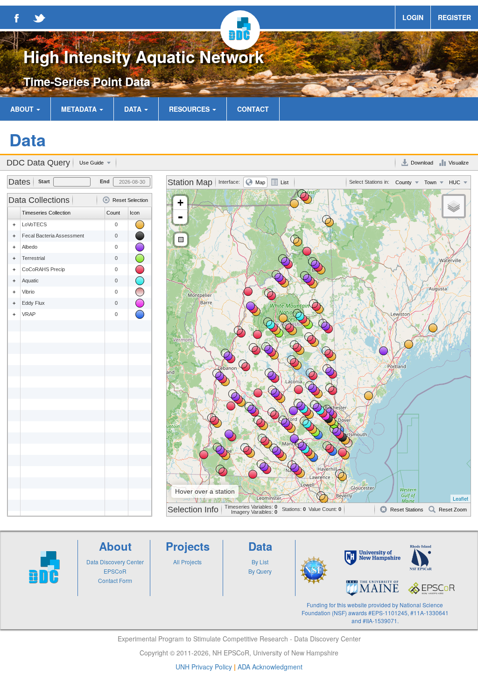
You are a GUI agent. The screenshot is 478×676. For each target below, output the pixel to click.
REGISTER (454, 17)
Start (44, 181)
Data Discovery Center (115, 562)
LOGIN (412, 17)
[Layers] (453, 206)
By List (260, 562)
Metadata (79, 109)
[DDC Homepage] (240, 30)
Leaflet (460, 498)
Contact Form (115, 580)
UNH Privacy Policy (204, 666)
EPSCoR (115, 571)
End (105, 181)
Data (133, 109)
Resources (190, 109)
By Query (260, 571)
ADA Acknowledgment (270, 666)
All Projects (187, 562)
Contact (253, 109)
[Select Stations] (181, 239)
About (22, 109)
